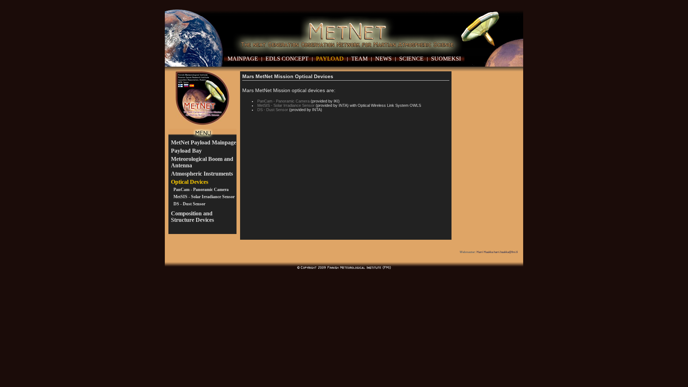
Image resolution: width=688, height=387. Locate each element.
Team (359, 59)
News (383, 59)
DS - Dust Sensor (189, 203)
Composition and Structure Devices (192, 216)
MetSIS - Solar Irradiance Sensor (204, 196)
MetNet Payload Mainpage (203, 142)
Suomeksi (446, 59)
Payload (330, 59)
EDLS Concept (287, 59)
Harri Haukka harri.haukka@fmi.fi (497, 252)
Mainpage (243, 59)
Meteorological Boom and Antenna (202, 162)
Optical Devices (189, 182)
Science (411, 59)
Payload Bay (186, 151)
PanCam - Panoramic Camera (201, 189)
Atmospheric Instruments (202, 174)
